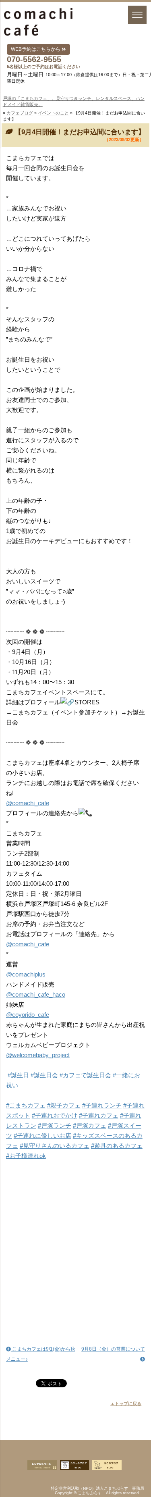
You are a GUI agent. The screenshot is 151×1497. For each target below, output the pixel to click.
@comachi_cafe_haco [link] (35, 994)
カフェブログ (19, 112)
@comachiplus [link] (26, 974)
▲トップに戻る (125, 1403)
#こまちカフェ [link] (26, 1105)
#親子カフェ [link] (64, 1105)
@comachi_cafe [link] (27, 803)
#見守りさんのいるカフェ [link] (54, 1145)
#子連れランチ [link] (102, 1105)
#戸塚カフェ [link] (89, 1125)
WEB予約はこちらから (36, 49)
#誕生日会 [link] (44, 1075)
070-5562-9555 (34, 59)
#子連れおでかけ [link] (54, 1115)
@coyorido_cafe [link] (27, 1014)
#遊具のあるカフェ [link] (117, 1145)
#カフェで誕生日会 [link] (85, 1075)
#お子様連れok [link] (26, 1155)
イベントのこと (53, 112)
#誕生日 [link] (18, 1075)
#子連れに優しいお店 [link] (42, 1135)
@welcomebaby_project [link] (38, 1054)
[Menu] (137, 15)
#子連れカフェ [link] (98, 1115)
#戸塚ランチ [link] (54, 1125)
